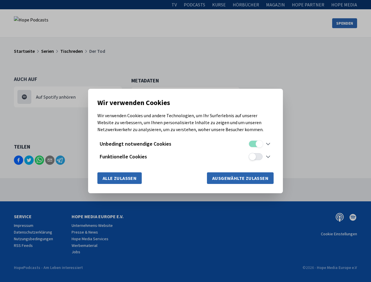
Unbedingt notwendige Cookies (135, 143)
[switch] (256, 143)
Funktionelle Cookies (123, 156)
